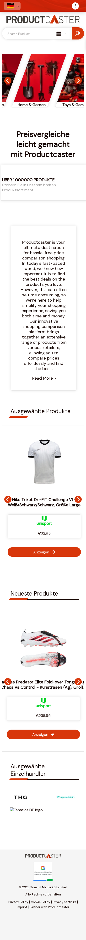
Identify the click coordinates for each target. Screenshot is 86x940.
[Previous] (7, 80)
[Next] (78, 80)
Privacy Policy (18, 902)
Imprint (22, 907)
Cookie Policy (40, 902)
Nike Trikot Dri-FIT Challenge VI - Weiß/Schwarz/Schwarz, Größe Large (43, 502)
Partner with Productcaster (49, 907)
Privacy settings (64, 902)
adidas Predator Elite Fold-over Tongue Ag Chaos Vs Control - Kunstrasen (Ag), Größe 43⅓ (43, 687)
